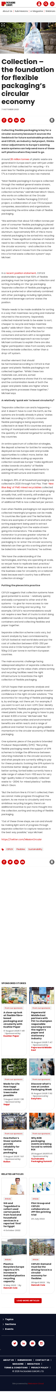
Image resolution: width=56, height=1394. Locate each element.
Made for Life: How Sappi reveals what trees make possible (11, 1089)
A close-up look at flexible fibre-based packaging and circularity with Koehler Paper (13, 1020)
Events (9, 1329)
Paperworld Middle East (41, 1048)
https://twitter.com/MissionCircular (21, 839)
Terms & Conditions (16, 1367)
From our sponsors (13, 1008)
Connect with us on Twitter (15, 1343)
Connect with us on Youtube (32, 1343)
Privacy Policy (39, 1367)
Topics (9, 1319)
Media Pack (33, 1363)
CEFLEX (9, 849)
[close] (30, 117)
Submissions (21, 11)
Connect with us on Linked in (24, 1343)
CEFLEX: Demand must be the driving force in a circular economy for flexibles (41, 1271)
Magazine (18, 1363)
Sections (10, 1324)
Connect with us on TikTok (28, 1349)
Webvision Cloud (36, 1383)
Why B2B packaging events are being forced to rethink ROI (41, 1143)
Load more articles (28, 1300)
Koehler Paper (11, 1036)
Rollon (6, 1161)
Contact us (42, 1360)
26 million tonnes (19, 159)
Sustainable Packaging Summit (41, 1160)
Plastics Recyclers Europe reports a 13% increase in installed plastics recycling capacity (14, 1272)
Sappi (6, 1104)
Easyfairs (36, 1098)
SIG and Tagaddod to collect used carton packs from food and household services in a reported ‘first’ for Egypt (12, 1215)
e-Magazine (36, 11)
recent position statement (21, 273)
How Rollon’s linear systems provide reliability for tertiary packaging (12, 1145)
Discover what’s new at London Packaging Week (41, 1086)
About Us (7, 11)
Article (8, 1199)
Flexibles (21, 849)
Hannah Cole (10, 1287)
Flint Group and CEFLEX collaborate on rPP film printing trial (41, 1209)
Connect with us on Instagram (41, 1343)
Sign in (14, 114)
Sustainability (35, 849)
